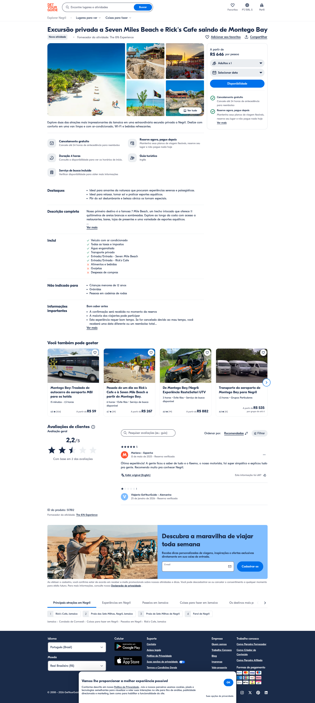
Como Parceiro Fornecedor (251, 644)
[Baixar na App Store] (128, 661)
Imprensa (217, 661)
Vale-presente (219, 667)
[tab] (71, 603)
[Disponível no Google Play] (128, 647)
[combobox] (98, 7)
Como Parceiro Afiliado (249, 660)
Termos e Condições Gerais (162, 667)
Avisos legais (154, 650)
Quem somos (219, 644)
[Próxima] (266, 382)
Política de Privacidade (159, 655)
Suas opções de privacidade (162, 661)
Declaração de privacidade (126, 585)
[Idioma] (247, 5)
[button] (86, 79)
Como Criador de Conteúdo (246, 652)
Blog (214, 655)
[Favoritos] (233, 5)
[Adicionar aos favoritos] (95, 352)
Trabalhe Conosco (222, 650)
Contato (151, 644)
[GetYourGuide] (52, 7)
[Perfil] (262, 5)
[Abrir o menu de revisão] (264, 454)
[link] (73, 382)
